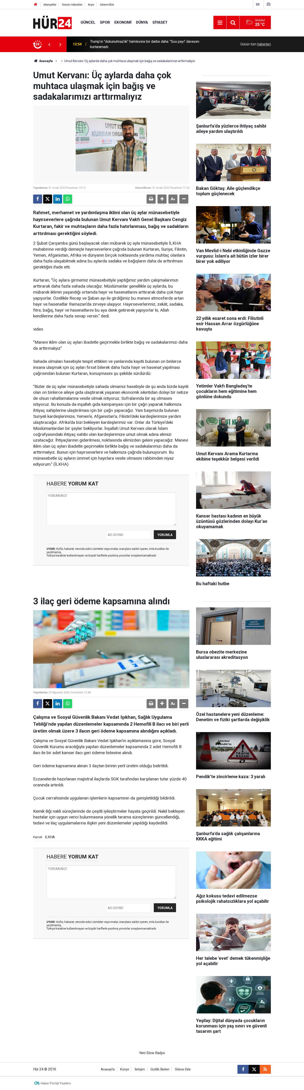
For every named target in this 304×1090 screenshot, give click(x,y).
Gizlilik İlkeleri (159, 1069)
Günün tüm (255, 44)
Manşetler (50, 4)
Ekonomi (123, 22)
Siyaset (160, 22)
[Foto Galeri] (268, 4)
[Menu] (220, 22)
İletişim (140, 1069)
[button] (162, 199)
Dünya (142, 22)
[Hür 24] (52, 22)
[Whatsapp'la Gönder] (67, 199)
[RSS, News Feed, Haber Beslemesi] (265, 1069)
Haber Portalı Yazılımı (56, 1083)
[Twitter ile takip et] (254, 1069)
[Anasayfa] (35, 4)
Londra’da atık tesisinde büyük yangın (119, 44)
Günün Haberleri (72, 4)
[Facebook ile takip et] (243, 1069)
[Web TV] (257, 4)
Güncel (88, 22)
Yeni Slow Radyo (152, 1053)
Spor (105, 22)
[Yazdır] (151, 199)
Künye (124, 1069)
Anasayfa (46, 61)
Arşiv (91, 4)
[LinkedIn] (57, 199)
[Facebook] (37, 199)
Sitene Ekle (107, 4)
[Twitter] (47, 199)
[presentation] (49, 44)
